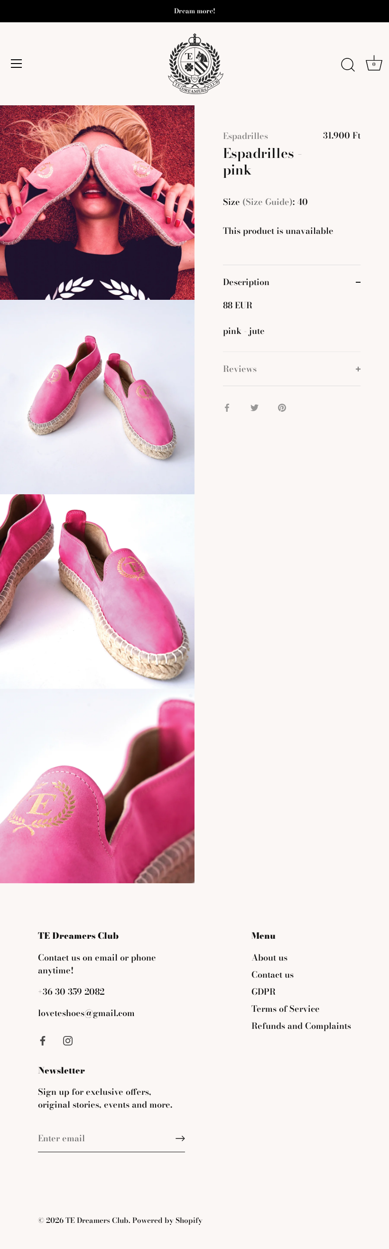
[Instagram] (68, 1040)
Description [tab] (246, 282)
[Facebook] (42, 1040)
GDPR (263, 991)
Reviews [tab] (240, 368)
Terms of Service (285, 1008)
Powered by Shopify (167, 1220)
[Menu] (16, 63)
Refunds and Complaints (301, 1025)
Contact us (272, 974)
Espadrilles (245, 136)
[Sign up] (180, 1138)
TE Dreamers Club (97, 1220)
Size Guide (267, 201)
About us (269, 957)
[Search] (347, 65)
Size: (259, 202)
